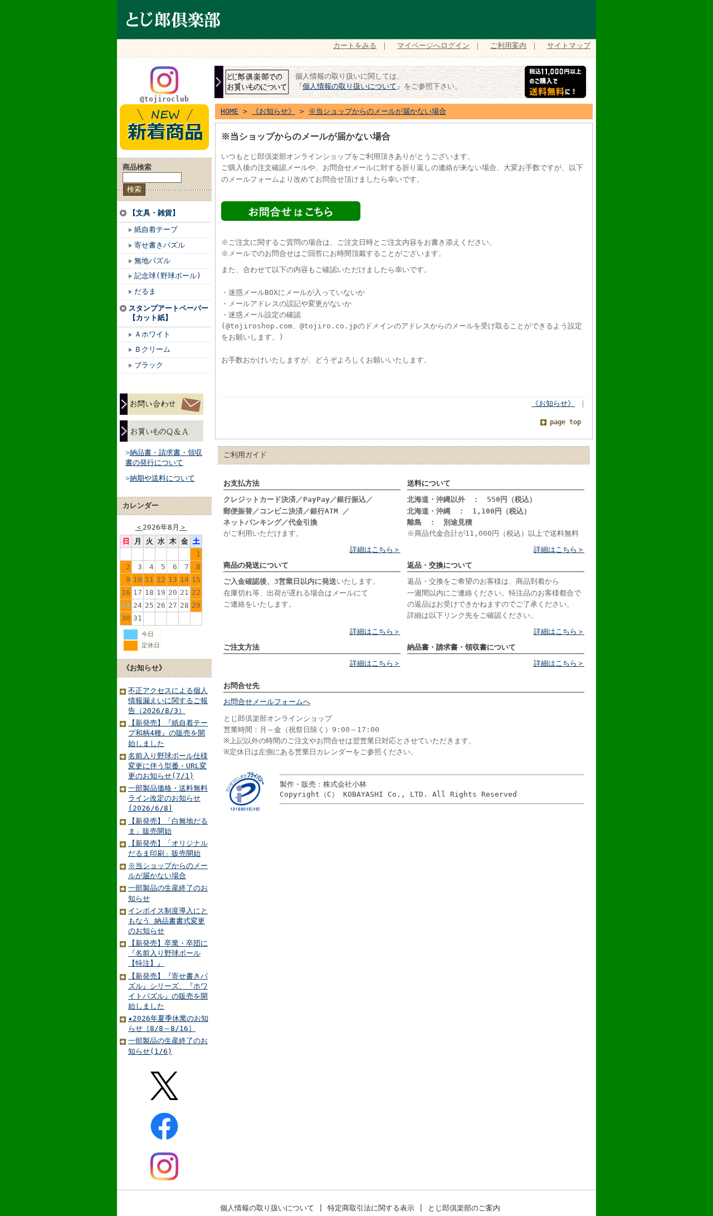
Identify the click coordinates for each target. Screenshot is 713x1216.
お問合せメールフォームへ (266, 701)
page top (565, 422)
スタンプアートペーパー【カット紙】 (168, 313)
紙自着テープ (156, 229)
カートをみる (355, 45)
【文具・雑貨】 (154, 213)
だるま (145, 291)
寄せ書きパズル (159, 245)
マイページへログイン (433, 45)
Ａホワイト (152, 334)
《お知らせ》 (144, 667)
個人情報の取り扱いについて (349, 86)
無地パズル (152, 260)
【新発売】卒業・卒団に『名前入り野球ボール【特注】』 (168, 953)
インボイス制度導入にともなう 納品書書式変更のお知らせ (168, 921)
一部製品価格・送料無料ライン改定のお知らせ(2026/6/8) (168, 798)
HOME (229, 111)
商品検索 (137, 167)
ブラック (148, 365)
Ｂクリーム (152, 349)
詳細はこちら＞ (375, 549)
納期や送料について (162, 478)
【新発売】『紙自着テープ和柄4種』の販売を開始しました (168, 733)
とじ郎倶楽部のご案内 (464, 1208)
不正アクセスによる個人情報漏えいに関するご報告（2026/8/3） (168, 700)
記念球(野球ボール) (167, 276)
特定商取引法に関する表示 (371, 1208)
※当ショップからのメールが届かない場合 (377, 111)
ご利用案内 (508, 45)
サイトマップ (568, 45)
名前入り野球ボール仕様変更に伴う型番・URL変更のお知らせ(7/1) (168, 766)
